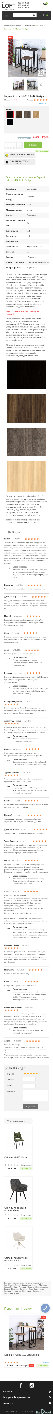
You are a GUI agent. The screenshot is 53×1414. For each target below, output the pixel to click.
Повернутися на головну (12, 25)
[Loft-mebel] (9, 6)
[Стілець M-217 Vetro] (18, 1140)
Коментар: (12, 1091)
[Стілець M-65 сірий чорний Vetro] (18, 1190)
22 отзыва (43, 103)
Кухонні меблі (30, 25)
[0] (46, 6)
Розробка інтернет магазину (20, 1411)
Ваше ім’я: (11, 1079)
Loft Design (41, 274)
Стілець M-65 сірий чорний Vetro (15, 1209)
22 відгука (44, 1362)
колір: (9, 109)
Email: (9, 1085)
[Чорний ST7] (10, 122)
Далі (41, 84)
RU (41, 15)
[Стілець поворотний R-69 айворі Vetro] (18, 1240)
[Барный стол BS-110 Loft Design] (18, 84)
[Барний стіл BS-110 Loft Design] (26, 1332)
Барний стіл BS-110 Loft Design (21, 1354)
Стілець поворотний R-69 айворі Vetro (17, 1259)
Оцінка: (10, 1074)
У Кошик (33, 145)
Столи (41, 25)
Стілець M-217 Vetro (15, 1157)
